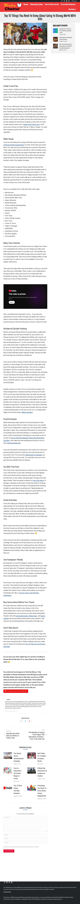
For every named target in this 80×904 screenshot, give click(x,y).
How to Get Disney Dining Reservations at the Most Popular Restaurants (65, 46)
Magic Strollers (27, 412)
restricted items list (14, 443)
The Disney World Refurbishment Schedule (19, 757)
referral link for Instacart (33, 455)
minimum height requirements (13, 145)
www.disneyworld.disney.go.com (54, 899)
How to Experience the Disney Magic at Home (17, 773)
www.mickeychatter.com (11, 711)
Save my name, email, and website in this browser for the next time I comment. (22, 846)
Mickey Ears (33, 616)
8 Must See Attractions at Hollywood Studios (42, 772)
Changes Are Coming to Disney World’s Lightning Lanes (65, 30)
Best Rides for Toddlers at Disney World (42, 757)
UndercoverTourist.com (31, 124)
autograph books (22, 616)
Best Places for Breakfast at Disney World (65, 38)
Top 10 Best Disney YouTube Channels (18, 789)
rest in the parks (38, 480)
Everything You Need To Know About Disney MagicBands (42, 791)
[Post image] (7, 756)
